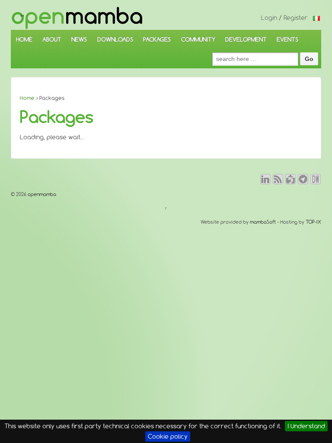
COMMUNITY (198, 39)
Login (269, 18)
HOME (24, 39)
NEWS (79, 39)
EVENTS (287, 39)
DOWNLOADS (115, 39)
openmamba (41, 194)
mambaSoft (263, 222)
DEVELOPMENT (246, 39)
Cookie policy (168, 436)
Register (296, 18)
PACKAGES (157, 39)
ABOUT (51, 39)
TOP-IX (313, 222)
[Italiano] (316, 18)
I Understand (306, 426)
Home (27, 98)
